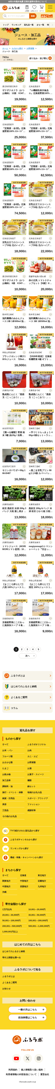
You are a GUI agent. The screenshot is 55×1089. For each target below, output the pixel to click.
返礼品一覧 (29, 25)
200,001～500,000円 (12, 926)
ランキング (16, 25)
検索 (33, 16)
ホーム (5, 48)
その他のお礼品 (9, 816)
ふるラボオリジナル (36, 744)
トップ (6, 25)
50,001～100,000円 (11, 920)
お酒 (29, 768)
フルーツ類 (7, 756)
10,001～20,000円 (36, 909)
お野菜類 (30, 48)
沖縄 (4, 892)
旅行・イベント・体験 (12, 792)
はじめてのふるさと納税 (13, 951)
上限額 (27, 11)
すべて (5, 744)
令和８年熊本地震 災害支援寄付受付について (27, 1)
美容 (4, 804)
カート (41, 11)
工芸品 (5, 810)
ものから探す (17, 48)
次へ (27, 655)
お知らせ (6, 988)
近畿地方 (42, 881)
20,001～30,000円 (10, 915)
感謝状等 (31, 810)
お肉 (29, 750)
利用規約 (13, 1069)
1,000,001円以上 (10, 931)
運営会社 (44, 1074)
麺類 (29, 780)
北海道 (23, 875)
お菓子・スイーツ (35, 774)
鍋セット (31, 786)
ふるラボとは (8, 976)
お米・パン (7, 750)
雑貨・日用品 (8, 798)
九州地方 (42, 886)
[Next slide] (52, 25)
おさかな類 (7, 762)
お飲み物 (6, 774)
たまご (5, 768)
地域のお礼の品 (34, 792)
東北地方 (42, 875)
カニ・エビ (32, 756)
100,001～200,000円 (38, 920)
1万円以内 (7, 909)
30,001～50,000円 (36, 915)
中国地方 (6, 886)
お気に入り (34, 11)
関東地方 (6, 881)
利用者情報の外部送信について (21, 1074)
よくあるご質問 (9, 982)
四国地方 (24, 886)
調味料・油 (7, 786)
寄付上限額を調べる (11, 957)
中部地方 (24, 881)
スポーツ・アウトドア (37, 798)
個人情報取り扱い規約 (32, 1069)
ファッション (33, 804)
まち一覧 (40, 25)
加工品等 (6, 780)
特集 (49, 25)
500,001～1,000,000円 (39, 926)
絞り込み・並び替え (38, 58)
